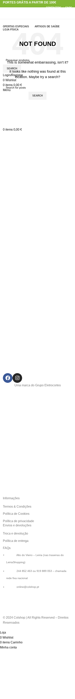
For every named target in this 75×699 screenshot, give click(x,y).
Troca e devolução (15, 533)
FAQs (7, 548)
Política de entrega (15, 540)
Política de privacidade (18, 521)
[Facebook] (7, 378)
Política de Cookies (16, 513)
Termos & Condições (17, 506)
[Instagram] (17, 378)
